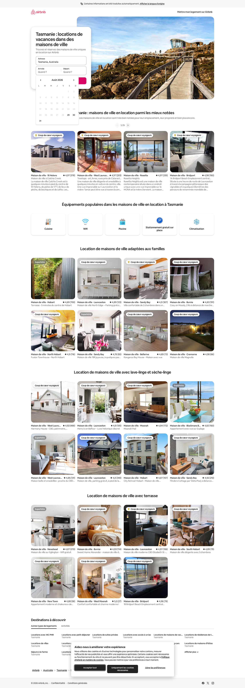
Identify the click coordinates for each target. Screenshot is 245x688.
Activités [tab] (65, 626)
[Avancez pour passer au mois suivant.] (74, 80)
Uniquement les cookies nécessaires (122, 669)
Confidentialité (58, 683)
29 (68, 115)
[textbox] (48, 72)
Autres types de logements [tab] (44, 626)
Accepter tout (90, 667)
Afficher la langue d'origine (152, 3)
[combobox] (61, 62)
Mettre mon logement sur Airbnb (194, 11)
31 (40, 121)
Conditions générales (77, 683)
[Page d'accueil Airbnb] (38, 11)
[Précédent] (117, 125)
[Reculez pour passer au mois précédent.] (41, 80)
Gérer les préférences (155, 667)
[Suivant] (128, 125)
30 (74, 115)
